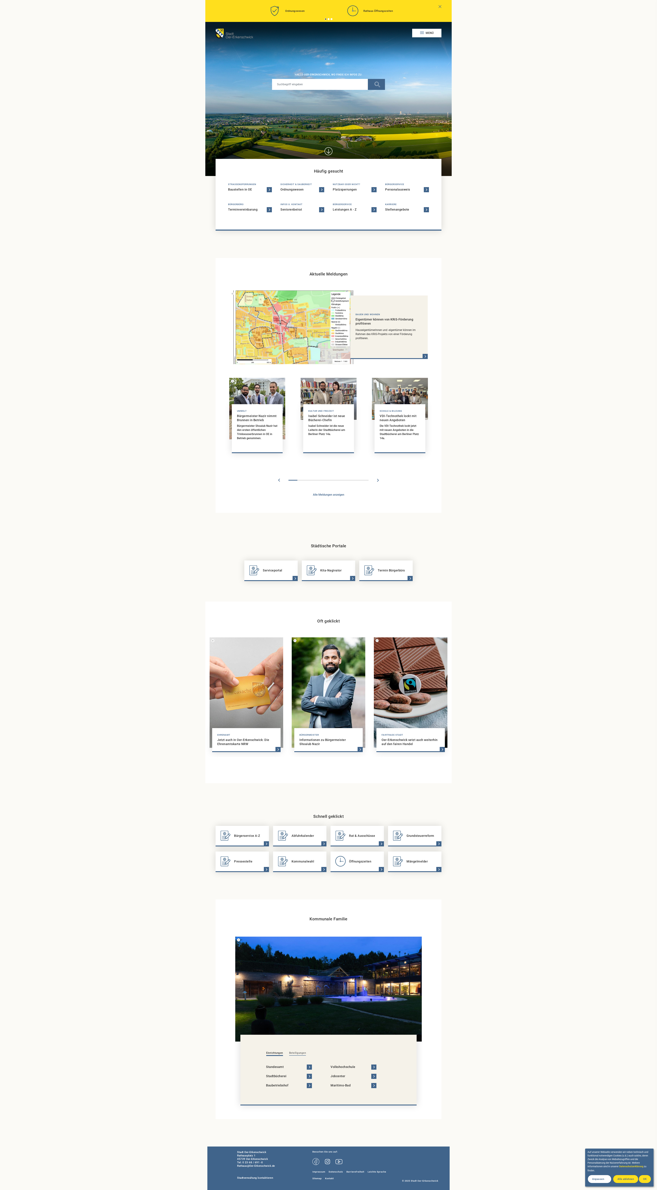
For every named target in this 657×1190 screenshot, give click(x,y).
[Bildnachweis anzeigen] (232, 293)
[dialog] (619, 1168)
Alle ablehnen (625, 1179)
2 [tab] (329, 19)
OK (645, 1179)
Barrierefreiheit (355, 1171)
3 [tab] (332, 19)
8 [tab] (355, 480)
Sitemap (317, 1178)
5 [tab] (328, 480)
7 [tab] (346, 480)
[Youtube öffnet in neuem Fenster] (339, 1161)
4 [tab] (319, 480)
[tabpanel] (286, 12)
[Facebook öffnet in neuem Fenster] (315, 1161)
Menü (429, 33)
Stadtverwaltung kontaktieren (255, 1177)
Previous (279, 480)
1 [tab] (326, 19)
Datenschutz (336, 1171)
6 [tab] (337, 480)
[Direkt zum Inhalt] (328, 151)
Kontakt (329, 1178)
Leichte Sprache (377, 1171)
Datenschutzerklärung (631, 1166)
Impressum (318, 1171)
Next (378, 480)
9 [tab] (364, 480)
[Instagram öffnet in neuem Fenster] (327, 1161)
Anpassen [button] (598, 1179)
